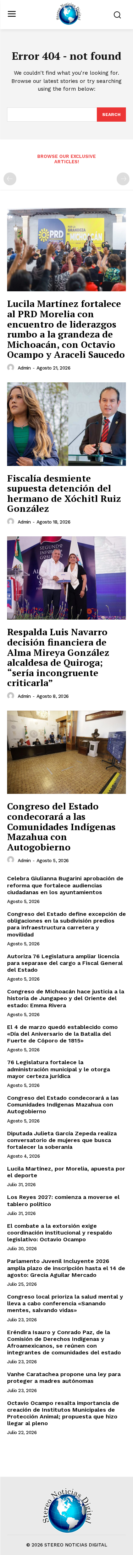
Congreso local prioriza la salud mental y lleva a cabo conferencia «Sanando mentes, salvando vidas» (65, 1303)
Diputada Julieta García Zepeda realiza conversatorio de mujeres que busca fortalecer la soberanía (62, 1140)
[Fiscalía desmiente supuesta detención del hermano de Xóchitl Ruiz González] (66, 424)
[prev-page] (10, 179)
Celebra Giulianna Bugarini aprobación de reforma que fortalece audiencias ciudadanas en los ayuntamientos (65, 885)
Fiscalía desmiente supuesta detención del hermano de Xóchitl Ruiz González (64, 493)
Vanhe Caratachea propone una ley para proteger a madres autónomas (64, 1377)
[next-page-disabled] (123, 179)
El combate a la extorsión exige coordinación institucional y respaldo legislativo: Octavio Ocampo (59, 1232)
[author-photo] (11, 368)
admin (24, 368)
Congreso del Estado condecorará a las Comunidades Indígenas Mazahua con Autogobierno (61, 826)
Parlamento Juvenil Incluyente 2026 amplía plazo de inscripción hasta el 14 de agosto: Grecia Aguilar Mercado (66, 1268)
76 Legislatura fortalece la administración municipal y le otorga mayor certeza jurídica (58, 1069)
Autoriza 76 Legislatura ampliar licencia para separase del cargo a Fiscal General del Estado (65, 963)
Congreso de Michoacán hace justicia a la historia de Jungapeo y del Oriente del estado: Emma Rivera (65, 998)
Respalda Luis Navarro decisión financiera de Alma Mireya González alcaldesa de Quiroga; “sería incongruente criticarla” (58, 657)
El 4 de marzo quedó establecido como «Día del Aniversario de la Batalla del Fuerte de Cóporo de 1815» (62, 1034)
